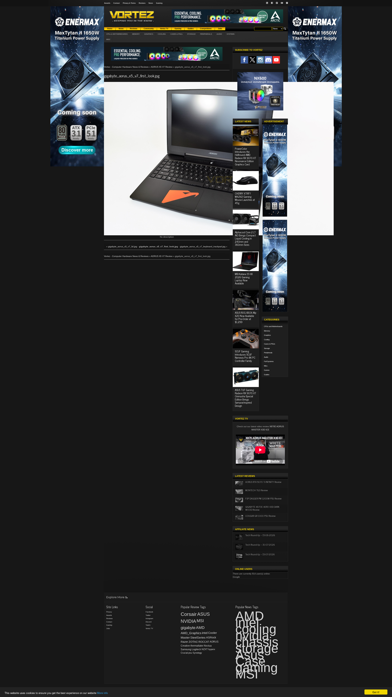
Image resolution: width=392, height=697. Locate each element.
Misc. (266, 366)
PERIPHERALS (206, 34)
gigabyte (188, 627)
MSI (200, 620)
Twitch (148, 625)
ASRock (211, 637)
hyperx (211, 649)
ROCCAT (203, 641)
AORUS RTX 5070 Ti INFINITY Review (263, 482)
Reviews (142, 3)
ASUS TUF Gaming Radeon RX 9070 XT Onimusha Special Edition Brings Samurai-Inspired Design (245, 398)
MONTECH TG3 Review (256, 490)
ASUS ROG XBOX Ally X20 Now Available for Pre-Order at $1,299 (245, 317)
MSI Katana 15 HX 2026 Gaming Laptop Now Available (244, 278)
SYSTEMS (230, 34)
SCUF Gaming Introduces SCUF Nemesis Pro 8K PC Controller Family (245, 356)
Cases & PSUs (269, 344)
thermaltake (196, 645)
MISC (108, 39)
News (151, 3)
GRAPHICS (148, 34)
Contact (116, 3)
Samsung (186, 649)
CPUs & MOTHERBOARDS (117, 34)
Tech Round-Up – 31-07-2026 (260, 545)
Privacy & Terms (129, 3)
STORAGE (191, 34)
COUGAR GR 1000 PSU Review (260, 516)
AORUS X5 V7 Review (161, 67)
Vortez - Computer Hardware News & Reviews (126, 67)
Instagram (149, 618)
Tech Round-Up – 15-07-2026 (260, 554)
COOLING (162, 34)
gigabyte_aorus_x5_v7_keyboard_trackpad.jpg (202, 246)
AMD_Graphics (191, 633)
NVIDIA (188, 621)
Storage (267, 348)
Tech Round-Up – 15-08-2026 (260, 535)
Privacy (109, 612)
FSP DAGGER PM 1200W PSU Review (263, 498)
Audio (266, 357)
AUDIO (219, 34)
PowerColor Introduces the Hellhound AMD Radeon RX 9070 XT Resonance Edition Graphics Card (245, 156)
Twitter (148, 615)
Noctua (208, 645)
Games (267, 370)
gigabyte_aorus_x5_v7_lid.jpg (122, 246)
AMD (200, 627)
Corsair (189, 614)
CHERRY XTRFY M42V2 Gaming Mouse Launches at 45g (245, 198)
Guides (266, 374)
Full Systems (269, 361)
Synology (197, 652)
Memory (267, 331)
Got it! (375, 692)
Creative (185, 645)
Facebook (149, 612)
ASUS (203, 614)
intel (204, 633)
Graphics (267, 335)
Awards (107, 3)
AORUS (214, 641)
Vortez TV (149, 628)
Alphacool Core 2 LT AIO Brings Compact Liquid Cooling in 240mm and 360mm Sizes (245, 238)
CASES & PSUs (176, 34)
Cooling (267, 340)
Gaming (159, 3)
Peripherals (268, 353)
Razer (184, 641)
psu (190, 652)
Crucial (184, 652)
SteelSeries (197, 637)
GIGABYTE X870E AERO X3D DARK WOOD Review (262, 508)
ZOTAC (193, 641)
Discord (148, 622)
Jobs (108, 628)
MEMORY (136, 34)
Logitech (196, 649)
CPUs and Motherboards (273, 326)
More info (102, 693)
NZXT (205, 649)
